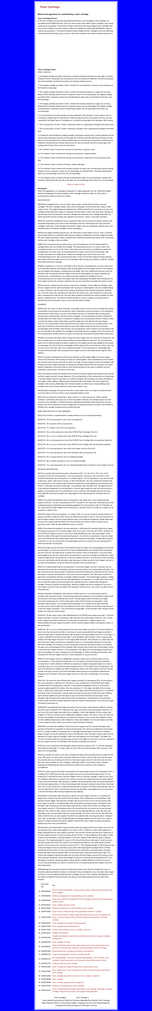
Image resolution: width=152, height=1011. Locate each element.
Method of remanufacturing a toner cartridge (68, 986)
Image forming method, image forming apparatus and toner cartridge (76, 911)
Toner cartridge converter (61, 942)
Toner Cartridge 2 (82, 997)
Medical (50, 1000)
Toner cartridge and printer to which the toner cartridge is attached (75, 976)
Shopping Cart (83, 1003)
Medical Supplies (71, 1003)
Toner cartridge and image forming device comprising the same (75, 967)
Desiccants (58, 1000)
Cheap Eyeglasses (103, 1003)
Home (45, 1000)
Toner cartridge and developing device (66, 926)
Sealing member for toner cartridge (64, 963)
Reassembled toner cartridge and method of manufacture (73, 951)
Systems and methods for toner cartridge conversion (71, 930)
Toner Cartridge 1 (60, 997)
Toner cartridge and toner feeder (63, 905)
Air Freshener (75, 1000)
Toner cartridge (57, 979)
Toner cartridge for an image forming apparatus (69, 923)
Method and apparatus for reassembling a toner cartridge (72, 896)
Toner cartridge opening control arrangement (68, 982)
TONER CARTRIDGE (60, 933)
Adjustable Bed (85, 1000)
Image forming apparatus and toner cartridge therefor (71, 954)
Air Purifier (66, 1000)
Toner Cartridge (50, 6)
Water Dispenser (48, 1003)
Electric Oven (59, 1003)
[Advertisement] (58, 51)
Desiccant (92, 1003)
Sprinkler (95, 1000)
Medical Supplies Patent (76, 184)
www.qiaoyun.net (77, 1005)
